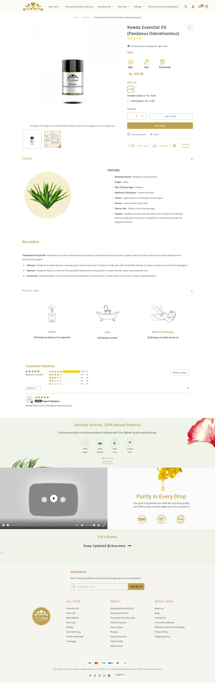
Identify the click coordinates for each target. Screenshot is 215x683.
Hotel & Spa (116, 627)
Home (75, 17)
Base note (85, 17)
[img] (42, 397)
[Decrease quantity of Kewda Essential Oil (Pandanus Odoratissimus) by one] (130, 115)
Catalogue (71, 641)
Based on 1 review (34, 374)
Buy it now (160, 125)
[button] (134, 38)
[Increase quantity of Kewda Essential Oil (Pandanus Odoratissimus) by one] (143, 115)
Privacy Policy (161, 631)
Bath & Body (72, 617)
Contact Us (160, 617)
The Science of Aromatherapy (162, 6)
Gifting (137, 6)
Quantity (131, 108)
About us (159, 608)
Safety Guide (116, 641)
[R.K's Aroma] (33, 6)
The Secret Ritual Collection (79, 6)
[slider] (40, 525)
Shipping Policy (162, 636)
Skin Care (53, 6)
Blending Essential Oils (122, 608)
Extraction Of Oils (119, 613)
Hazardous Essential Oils (122, 617)
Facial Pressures (118, 622)
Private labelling (74, 636)
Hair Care (122, 6)
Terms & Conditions (164, 622)
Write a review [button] (180, 372)
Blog (157, 613)
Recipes (114, 631)
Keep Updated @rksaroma (104, 545)
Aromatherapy (73, 631)
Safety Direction (118, 636)
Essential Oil (104, 6)
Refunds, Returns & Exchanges (170, 627)
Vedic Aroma (116, 645)
